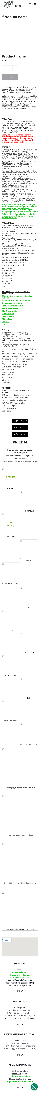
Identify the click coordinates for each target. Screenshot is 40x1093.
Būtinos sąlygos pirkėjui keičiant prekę (20, 1048)
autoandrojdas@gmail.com (20, 985)
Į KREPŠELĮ (10, 77)
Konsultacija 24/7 (20, 972)
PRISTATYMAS (19, 1001)
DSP (3, 324)
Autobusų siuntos (20, 1007)
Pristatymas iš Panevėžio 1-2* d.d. (20, 929)
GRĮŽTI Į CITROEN (20, 434)
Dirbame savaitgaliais (20, 975)
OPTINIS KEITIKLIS (10, 675)
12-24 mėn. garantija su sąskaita (20, 835)
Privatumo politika (20, 1043)
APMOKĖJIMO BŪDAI (20, 1064)
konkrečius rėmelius (18, 187)
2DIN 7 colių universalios (12, 185)
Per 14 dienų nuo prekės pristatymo (20, 1046)
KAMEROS (10, 488)
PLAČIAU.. (20, 991)
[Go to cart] (29, 4)
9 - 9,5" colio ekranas (11, 308)
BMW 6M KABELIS (10, 721)
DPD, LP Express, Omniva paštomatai (19, 1018)
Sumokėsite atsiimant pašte (20, 1010)
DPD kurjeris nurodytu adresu (20, 1013)
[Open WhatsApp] (34, 1086)
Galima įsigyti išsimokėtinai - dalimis (20, 788)
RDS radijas (7, 319)
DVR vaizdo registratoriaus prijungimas (18, 356)
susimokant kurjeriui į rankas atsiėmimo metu (17, 217)
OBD (29, 607)
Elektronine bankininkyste (20, 1079)
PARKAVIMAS (29, 653)
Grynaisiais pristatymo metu (20, 1081)
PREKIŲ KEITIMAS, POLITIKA (19, 1034)
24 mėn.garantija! (10, 311)
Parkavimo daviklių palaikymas (14, 361)
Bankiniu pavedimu (20, 1071)
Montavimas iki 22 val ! (20, 977)
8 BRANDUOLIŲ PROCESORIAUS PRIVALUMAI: (16, 292)
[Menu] (35, 4)
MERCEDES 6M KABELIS (29, 744)
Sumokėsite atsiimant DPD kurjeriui (20, 1015)
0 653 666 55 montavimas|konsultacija (20, 883)
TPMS (11, 630)
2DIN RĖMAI (10, 537)
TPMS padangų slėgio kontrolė (14, 364)
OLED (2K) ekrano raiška (12, 306)
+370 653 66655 (20, 969)
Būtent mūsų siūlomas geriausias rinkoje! (17, 297)
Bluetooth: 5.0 (8, 313)
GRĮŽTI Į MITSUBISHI (20, 428)
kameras (31, 204)
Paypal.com (16, 1073)
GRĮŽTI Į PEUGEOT (20, 421)
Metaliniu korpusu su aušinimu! (16, 300)
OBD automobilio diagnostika (14, 367)
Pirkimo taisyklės (20, 1040)
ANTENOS (29, 560)
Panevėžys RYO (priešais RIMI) (20, 983)
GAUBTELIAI (29, 511)
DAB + (29, 698)
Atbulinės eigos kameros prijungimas (17, 359)
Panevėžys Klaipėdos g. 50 (20, 980)
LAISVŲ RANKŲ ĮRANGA (10, 583)
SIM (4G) (5, 321)
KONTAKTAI (20, 963)
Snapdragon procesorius (12, 303)
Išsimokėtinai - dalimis (20, 1076)
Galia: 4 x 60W (9, 316)
